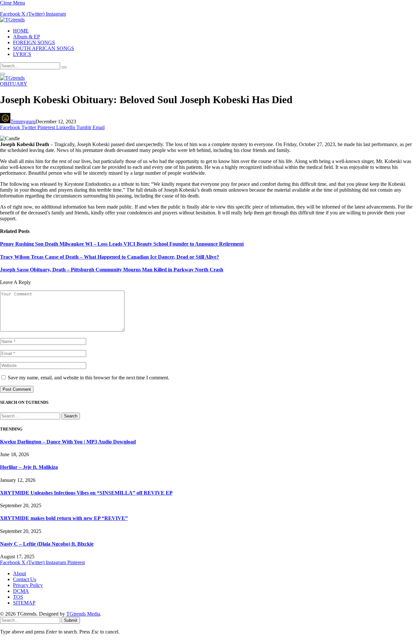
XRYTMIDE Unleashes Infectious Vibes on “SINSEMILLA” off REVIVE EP (86, 493)
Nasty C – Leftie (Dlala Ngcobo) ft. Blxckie (47, 544)
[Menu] (2, 74)
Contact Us (24, 579)
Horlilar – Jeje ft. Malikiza (29, 467)
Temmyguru (22, 121)
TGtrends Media (83, 614)
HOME (21, 31)
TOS (18, 597)
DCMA (21, 591)
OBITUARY (13, 84)
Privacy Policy (28, 585)
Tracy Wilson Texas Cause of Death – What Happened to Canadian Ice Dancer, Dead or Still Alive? (109, 257)
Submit (70, 620)
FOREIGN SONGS (34, 42)
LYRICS (22, 54)
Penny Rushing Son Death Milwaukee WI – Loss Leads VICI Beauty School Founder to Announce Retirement (122, 244)
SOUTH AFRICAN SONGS (43, 48)
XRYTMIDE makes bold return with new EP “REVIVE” (64, 518)
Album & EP (26, 36)
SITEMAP (24, 603)
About (19, 573)
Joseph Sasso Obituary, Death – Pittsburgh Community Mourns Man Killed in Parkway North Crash (111, 269)
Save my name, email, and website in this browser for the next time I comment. (88, 377)
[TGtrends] (12, 19)
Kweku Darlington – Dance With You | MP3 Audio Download (68, 441)
